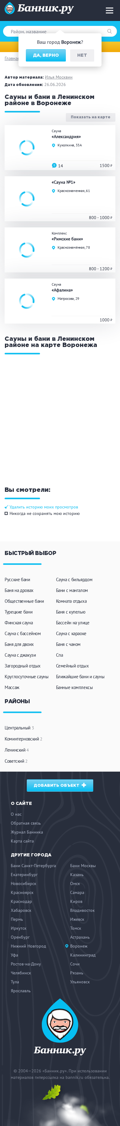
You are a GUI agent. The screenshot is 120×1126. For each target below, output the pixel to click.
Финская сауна (19, 623)
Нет (82, 55)
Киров (76, 901)
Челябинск (21, 973)
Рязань (76, 973)
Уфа (14, 955)
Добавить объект (57, 785)
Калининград (83, 955)
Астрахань (80, 937)
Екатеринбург (24, 874)
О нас (16, 814)
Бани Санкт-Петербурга (33, 865)
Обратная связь (26, 823)
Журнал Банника (27, 832)
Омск (75, 883)
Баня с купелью (71, 612)
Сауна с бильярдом (74, 579)
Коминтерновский (23, 739)
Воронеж (78, 946)
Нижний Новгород (28, 946)
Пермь (17, 919)
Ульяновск (80, 982)
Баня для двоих (19, 644)
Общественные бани (24, 601)
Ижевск (77, 919)
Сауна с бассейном (23, 633)
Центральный (19, 728)
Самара (77, 892)
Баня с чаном (68, 644)
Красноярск (22, 892)
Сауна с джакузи (20, 655)
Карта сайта (22, 841)
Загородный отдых (23, 666)
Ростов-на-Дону (26, 964)
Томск (75, 928)
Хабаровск (21, 910)
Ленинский (17, 750)
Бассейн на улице (73, 623)
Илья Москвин (59, 77)
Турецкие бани (18, 612)
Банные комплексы (74, 687)
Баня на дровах (19, 590)
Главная (12, 58)
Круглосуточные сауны (27, 676)
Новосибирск (23, 883)
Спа (59, 655)
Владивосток (82, 910)
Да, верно (46, 55)
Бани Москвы (83, 865)
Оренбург (20, 937)
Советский (16, 761)
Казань (77, 874)
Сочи (75, 964)
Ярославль (21, 990)
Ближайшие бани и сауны (80, 676)
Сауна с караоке (71, 633)
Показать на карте (90, 117)
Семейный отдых (72, 666)
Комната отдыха (71, 601)
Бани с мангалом (72, 590)
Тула (15, 982)
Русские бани (17, 579)
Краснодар (21, 901)
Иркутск (18, 928)
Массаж (12, 687)
